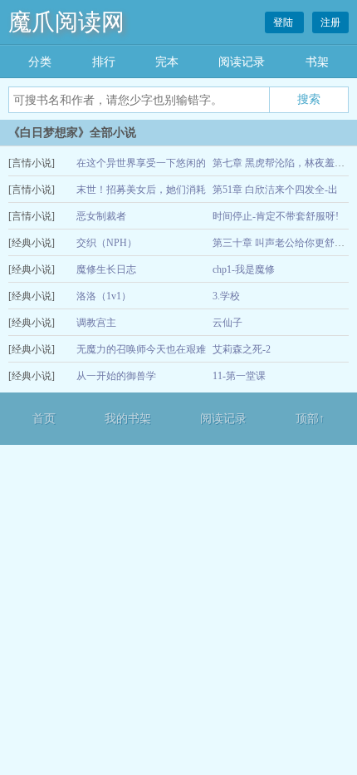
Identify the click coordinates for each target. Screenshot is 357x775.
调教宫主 (96, 322)
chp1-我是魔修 (244, 269)
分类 (39, 62)
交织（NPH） (106, 243)
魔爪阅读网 (66, 22)
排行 (103, 62)
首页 (44, 418)
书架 (317, 62)
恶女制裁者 (101, 216)
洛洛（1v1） (103, 296)
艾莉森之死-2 (242, 349)
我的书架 (128, 418)
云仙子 (227, 322)
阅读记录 (241, 62)
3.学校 (226, 296)
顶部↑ (310, 418)
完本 (166, 62)
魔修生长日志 (106, 269)
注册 (330, 22)
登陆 (284, 22)
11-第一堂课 (239, 376)
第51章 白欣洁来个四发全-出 (275, 189)
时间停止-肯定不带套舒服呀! (276, 216)
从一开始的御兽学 (116, 376)
